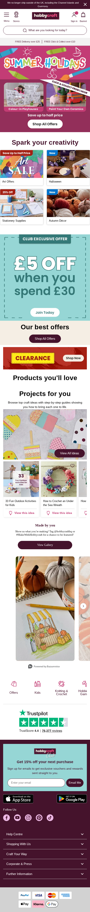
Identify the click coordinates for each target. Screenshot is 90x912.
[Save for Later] (35, 466)
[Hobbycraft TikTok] (50, 817)
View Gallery (45, 545)
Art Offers (8, 181)
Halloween (55, 181)
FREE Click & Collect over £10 (59, 41)
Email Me (75, 782)
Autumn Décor (57, 220)
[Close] (85, 4)
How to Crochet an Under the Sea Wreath (58, 503)
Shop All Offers (45, 338)
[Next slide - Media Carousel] (83, 606)
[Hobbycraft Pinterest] (39, 817)
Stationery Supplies (14, 220)
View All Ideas (69, 453)
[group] (45, 89)
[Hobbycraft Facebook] (6, 817)
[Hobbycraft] (45, 16)
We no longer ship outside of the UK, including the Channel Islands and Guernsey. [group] (43, 4)
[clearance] (45, 358)
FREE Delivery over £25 (27, 41)
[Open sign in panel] (45, 277)
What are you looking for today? (47, 30)
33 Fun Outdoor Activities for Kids (20, 503)
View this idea (24, 513)
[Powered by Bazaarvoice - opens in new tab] (44, 666)
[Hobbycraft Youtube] (17, 817)
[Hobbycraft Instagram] (28, 817)
